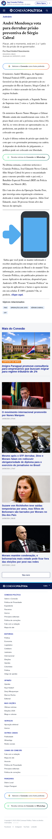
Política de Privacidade (13, 602)
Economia (8, 641)
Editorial (7, 699)
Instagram (18, 827)
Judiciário (7, 17)
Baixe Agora (41, 3)
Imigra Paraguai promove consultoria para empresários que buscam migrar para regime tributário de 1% (25, 368)
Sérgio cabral (37, 308)
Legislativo (8, 645)
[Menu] (5, 10)
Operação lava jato (19, 308)
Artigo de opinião (10, 674)
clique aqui (17, 294)
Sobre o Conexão (11, 599)
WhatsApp (8, 740)
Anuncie (7, 761)
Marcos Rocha (9, 695)
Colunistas (8, 667)
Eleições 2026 (9, 711)
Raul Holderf (9, 688)
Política (7, 638)
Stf (5, 313)
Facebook (7, 827)
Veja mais (26, 575)
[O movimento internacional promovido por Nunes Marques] (26, 395)
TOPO (46, 586)
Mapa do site (9, 627)
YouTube (26, 827)
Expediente (8, 606)
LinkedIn (34, 827)
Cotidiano (8, 649)
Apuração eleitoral (11, 724)
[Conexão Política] (26, 10)
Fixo (5, 308)
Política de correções (12, 620)
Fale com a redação (12, 624)
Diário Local (8, 783)
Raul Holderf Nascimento (17, 51)
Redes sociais (9, 744)
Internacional (9, 656)
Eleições (7, 659)
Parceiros (8, 609)
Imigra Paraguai (10, 786)
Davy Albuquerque (11, 691)
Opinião (7, 663)
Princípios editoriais (11, 617)
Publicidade (8, 737)
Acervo (7, 613)
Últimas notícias (10, 707)
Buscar (47, 10)
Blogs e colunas (10, 714)
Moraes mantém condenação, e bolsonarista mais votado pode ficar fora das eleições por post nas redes (25, 558)
